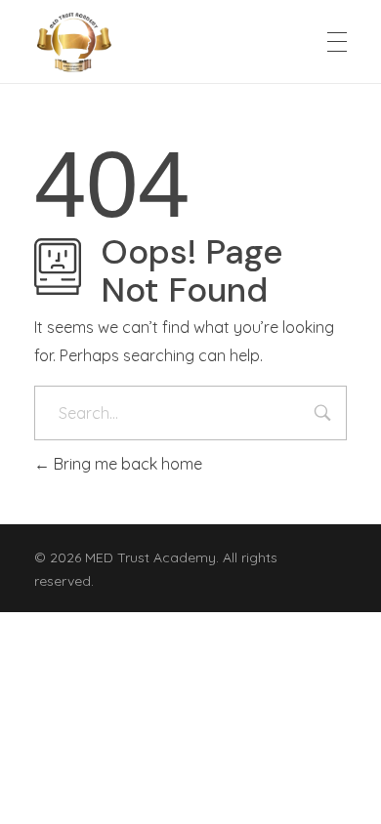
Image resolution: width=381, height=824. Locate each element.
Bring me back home (126, 464)
